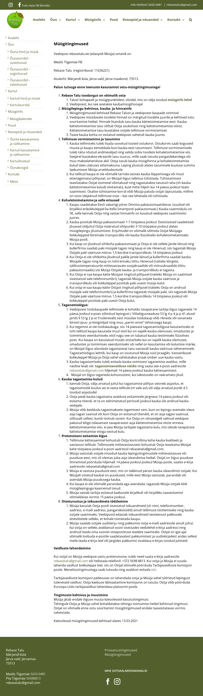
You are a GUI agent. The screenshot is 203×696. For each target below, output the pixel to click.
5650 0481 (155, 5)
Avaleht (13, 38)
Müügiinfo (15, 111)
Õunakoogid (19, 167)
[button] (190, 20)
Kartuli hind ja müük (25, 98)
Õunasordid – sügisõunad (20, 71)
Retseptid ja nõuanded (25, 132)
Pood (12, 125)
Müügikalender (21, 119)
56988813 (33, 678)
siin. (154, 569)
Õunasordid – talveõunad (20, 82)
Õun (11, 44)
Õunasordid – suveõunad (20, 60)
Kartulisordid (20, 105)
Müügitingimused (118, 654)
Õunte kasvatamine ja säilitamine (24, 141)
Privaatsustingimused (121, 650)
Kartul (12, 91)
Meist (14, 181)
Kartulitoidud (20, 161)
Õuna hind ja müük (24, 52)
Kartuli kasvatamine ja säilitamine (24, 152)
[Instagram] (117, 681)
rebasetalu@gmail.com (182, 5)
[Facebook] (108, 681)
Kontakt (14, 174)
